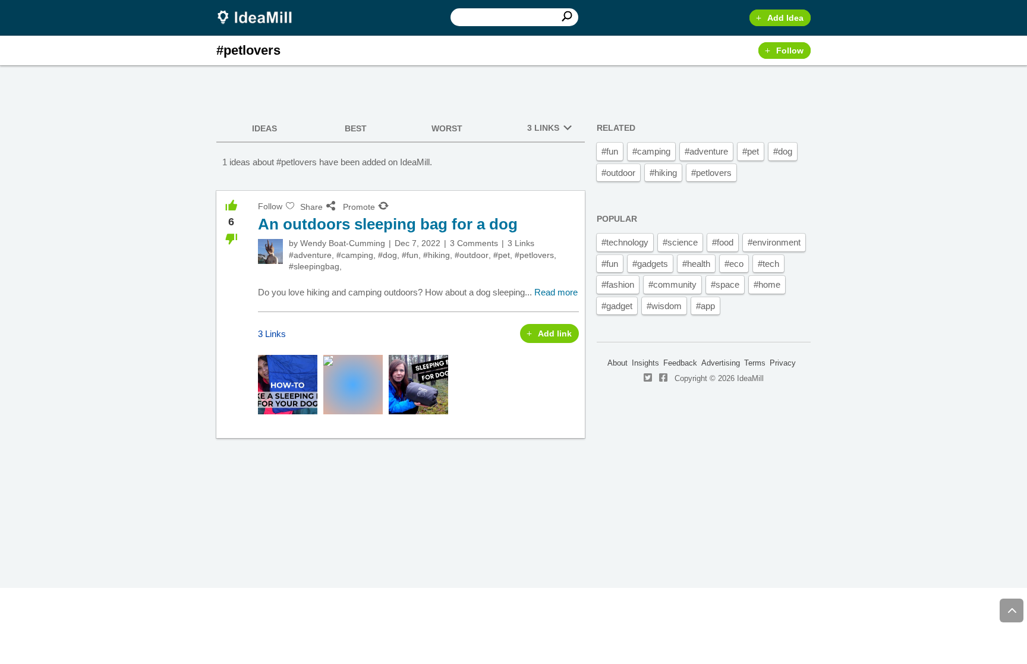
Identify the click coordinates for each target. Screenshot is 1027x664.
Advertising (720, 362)
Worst (446, 128)
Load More (400, 483)
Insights (645, 362)
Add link (555, 333)
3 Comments (474, 243)
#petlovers (534, 255)
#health (696, 264)
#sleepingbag (314, 266)
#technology (624, 242)
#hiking (436, 255)
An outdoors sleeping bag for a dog (388, 224)
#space (725, 284)
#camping (354, 255)
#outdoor (472, 255)
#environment (774, 242)
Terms (754, 362)
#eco (734, 264)
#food (722, 242)
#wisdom (664, 306)
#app (705, 306)
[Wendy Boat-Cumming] (270, 251)
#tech (768, 264)
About (617, 362)
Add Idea (785, 18)
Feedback (680, 362)
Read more (556, 292)
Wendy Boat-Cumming (342, 243)
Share (311, 207)
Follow (790, 50)
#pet (501, 255)
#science (680, 242)
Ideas (264, 128)
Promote (359, 207)
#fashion (617, 284)
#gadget (616, 306)
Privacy (783, 362)
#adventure (310, 255)
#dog (387, 255)
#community (672, 284)
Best (356, 128)
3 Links (543, 128)
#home (767, 284)
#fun (410, 255)
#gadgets (650, 264)
